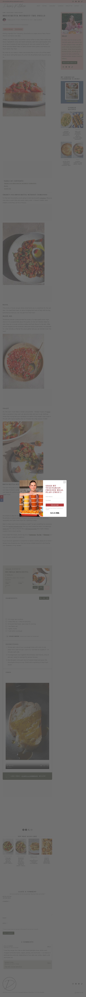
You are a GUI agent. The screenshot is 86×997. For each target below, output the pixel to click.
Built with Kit (54, 513)
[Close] (64, 482)
